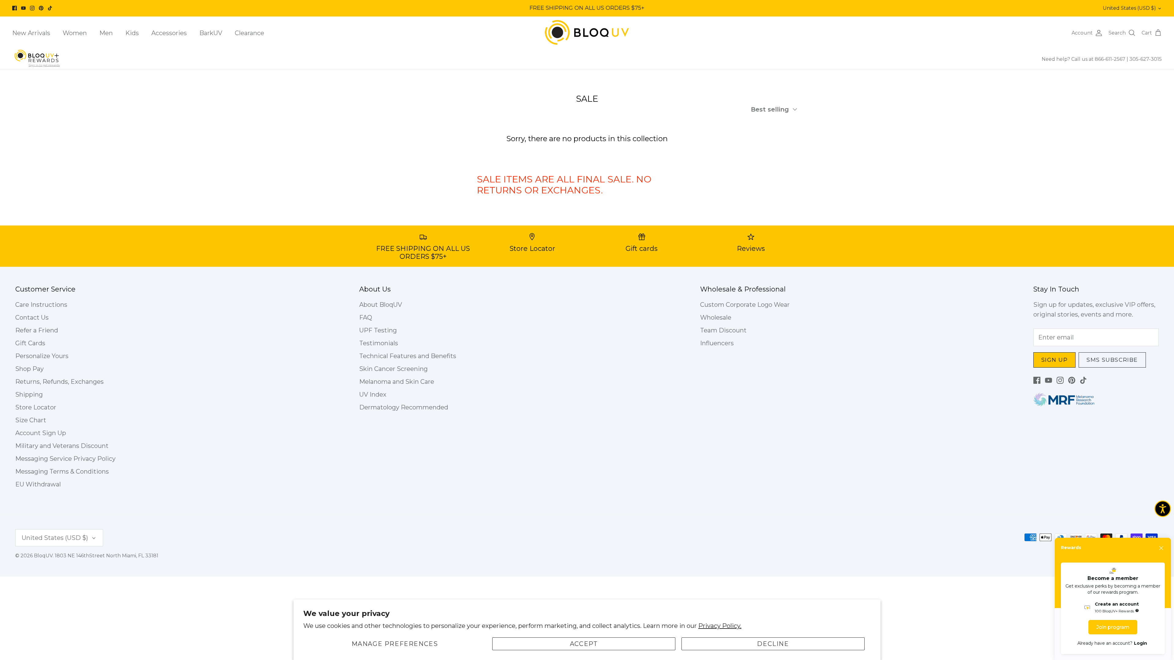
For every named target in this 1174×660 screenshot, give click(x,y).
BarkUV (210, 33)
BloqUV (43, 556)
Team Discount (723, 330)
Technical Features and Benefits (407, 356)
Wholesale (715, 317)
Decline (773, 643)
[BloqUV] (587, 32)
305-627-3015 (1145, 59)
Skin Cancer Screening (393, 368)
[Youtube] (23, 8)
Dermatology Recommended (403, 407)
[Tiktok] (50, 8)
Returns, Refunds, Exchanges (59, 381)
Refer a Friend (36, 330)
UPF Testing (378, 330)
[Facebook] (14, 8)
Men (106, 33)
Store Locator (35, 407)
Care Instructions (41, 304)
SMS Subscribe (1112, 360)
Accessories (169, 33)
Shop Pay (29, 368)
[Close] (1161, 548)
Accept (584, 643)
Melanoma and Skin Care (396, 381)
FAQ (365, 317)
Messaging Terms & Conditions (62, 471)
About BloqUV (380, 304)
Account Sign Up (40, 433)
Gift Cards (30, 343)
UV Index (372, 394)
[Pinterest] (41, 8)
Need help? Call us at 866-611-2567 (1084, 59)
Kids (132, 33)
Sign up (1054, 360)
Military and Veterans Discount (62, 445)
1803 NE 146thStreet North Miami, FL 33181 (106, 556)
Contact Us (32, 317)
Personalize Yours (41, 356)
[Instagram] (32, 8)
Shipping (29, 394)
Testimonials (378, 343)
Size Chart (30, 420)
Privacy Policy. (719, 625)
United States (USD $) (1129, 8)
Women (75, 33)
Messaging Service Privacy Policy (65, 458)
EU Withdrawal (38, 484)
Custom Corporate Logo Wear (745, 304)
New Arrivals (31, 33)
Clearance (249, 33)
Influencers (717, 343)
